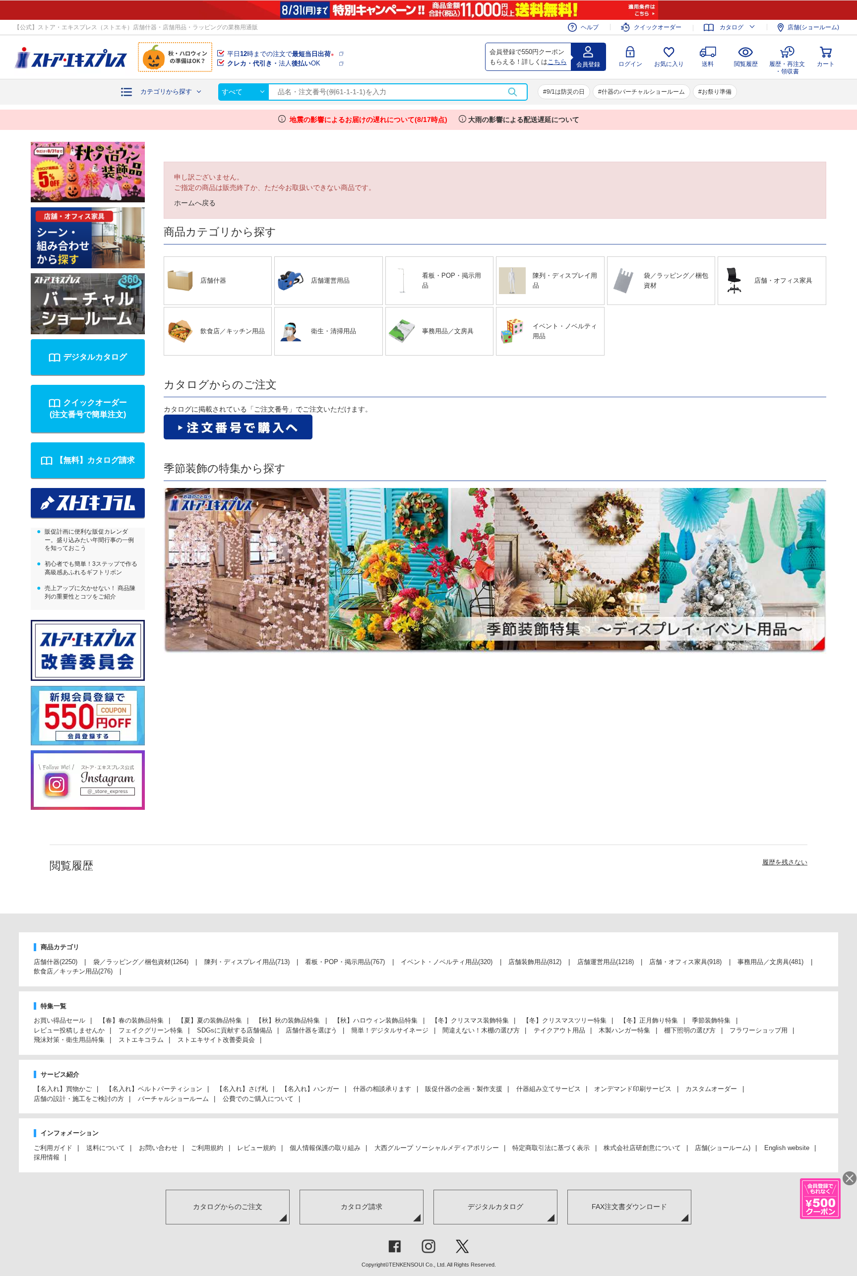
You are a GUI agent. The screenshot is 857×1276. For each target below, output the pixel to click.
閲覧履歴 (746, 64)
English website (786, 1148)
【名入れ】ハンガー (310, 1089)
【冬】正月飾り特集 (649, 1020)
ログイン (630, 64)
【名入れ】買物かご (63, 1089)
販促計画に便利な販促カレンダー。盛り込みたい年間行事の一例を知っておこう (89, 540)
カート (826, 64)
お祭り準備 (717, 91)
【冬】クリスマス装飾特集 (470, 1020)
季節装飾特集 (711, 1020)
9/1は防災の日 (566, 91)
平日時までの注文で (280, 54)
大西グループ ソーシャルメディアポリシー (436, 1148)
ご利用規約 (207, 1148)
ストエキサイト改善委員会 (216, 1039)
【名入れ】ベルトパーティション (154, 1089)
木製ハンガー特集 (624, 1030)
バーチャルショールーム (173, 1098)
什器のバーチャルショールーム (643, 91)
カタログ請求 (361, 1207)
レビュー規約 (256, 1148)
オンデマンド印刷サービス (633, 1089)
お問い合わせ (158, 1148)
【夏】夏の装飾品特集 (210, 1020)
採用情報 (47, 1157)
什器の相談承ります (382, 1089)
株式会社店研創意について (642, 1148)
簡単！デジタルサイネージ (389, 1030)
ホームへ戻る (195, 203)
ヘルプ (590, 27)
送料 (708, 64)
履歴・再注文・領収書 (787, 66)
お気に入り (669, 64)
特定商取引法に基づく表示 (551, 1148)
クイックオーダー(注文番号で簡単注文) (88, 408)
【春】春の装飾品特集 (131, 1020)
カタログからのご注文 (227, 1207)
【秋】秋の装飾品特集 (287, 1020)
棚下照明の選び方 (690, 1030)
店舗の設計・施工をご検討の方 (79, 1098)
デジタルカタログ (95, 357)
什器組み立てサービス (548, 1089)
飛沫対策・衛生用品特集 (69, 1039)
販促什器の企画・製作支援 (463, 1089)
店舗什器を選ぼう (311, 1030)
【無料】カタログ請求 (95, 460)
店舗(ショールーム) (813, 27)
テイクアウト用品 (559, 1030)
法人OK (273, 63)
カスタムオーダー (711, 1089)
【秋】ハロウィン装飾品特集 (376, 1020)
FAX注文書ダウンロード (629, 1207)
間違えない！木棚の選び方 (481, 1030)
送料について (105, 1148)
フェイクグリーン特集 (151, 1030)
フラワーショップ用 (759, 1030)
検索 (512, 92)
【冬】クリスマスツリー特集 (565, 1020)
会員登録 (588, 64)
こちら (557, 61)
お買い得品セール (59, 1020)
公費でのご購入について (258, 1098)
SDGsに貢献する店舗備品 (234, 1030)
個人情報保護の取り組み (325, 1148)
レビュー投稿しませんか (69, 1030)
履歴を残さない (784, 862)
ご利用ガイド (53, 1148)
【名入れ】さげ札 (242, 1089)
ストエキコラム (141, 1039)
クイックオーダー (657, 27)
